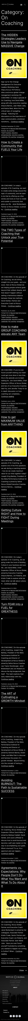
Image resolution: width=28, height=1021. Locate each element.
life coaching (12, 137)
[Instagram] (11, 1016)
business (8, 133)
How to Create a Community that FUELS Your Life (11, 145)
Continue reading (17, 122)
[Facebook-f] (14, 1016)
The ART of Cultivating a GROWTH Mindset (13, 697)
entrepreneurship (6, 135)
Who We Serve (5, 995)
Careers (5, 1010)
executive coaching (17, 135)
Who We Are (5, 993)
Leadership (4, 137)
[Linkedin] (17, 1016)
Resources (4, 999)
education (15, 133)
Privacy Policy (5, 1001)
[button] (21, 4)
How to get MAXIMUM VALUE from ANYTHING (13, 420)
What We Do (5, 990)
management (20, 137)
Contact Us (6, 1012)
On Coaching (10, 130)
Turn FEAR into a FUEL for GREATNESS (12, 607)
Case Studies (5, 997)
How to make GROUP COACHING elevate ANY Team (14, 330)
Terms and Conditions (7, 1003)
